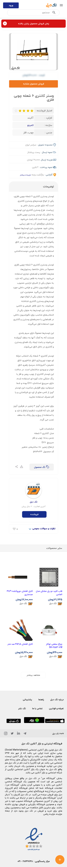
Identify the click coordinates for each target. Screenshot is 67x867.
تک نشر (22, 708)
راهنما (41, 699)
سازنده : (48, 125)
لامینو (30, 125)
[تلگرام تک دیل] (25, 734)
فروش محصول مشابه (33, 84)
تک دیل (53, 603)
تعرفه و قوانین (56, 708)
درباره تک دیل (57, 699)
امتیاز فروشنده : (43, 110)
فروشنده (34, 514)
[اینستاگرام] (5, 734)
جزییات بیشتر (25, 174)
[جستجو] (54, 13)
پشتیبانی (27, 699)
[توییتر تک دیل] (12, 734)
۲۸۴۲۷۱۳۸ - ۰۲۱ (25, 861)
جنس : (48, 132)
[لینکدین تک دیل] (18, 734)
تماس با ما (37, 708)
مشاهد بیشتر (33, 675)
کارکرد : (48, 118)
